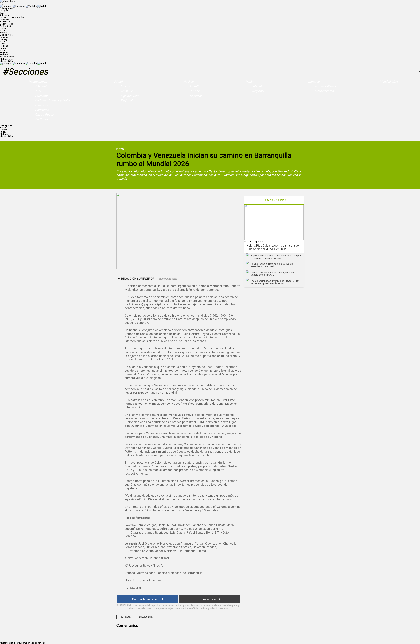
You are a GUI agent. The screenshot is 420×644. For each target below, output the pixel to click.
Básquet (4, 11)
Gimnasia (4, 19)
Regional (4, 37)
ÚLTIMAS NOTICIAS (274, 200)
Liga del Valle (6, 35)
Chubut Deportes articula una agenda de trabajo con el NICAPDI (272, 273)
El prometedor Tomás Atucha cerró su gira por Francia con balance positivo (276, 257)
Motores (314, 82)
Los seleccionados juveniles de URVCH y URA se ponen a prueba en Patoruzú (275, 282)
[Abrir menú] (1, 4)
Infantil (3, 30)
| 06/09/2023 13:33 (167, 278)
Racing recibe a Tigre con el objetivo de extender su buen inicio (272, 265)
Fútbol (118, 82)
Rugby (250, 82)
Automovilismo (7, 56)
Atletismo (5, 15)
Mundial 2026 (6, 61)
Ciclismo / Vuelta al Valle (12, 17)
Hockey (188, 82)
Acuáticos (5, 22)
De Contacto (6, 26)
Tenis (2, 13)
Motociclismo (6, 59)
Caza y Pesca (6, 24)
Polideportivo (38, 82)
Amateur (4, 33)
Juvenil (3, 43)
